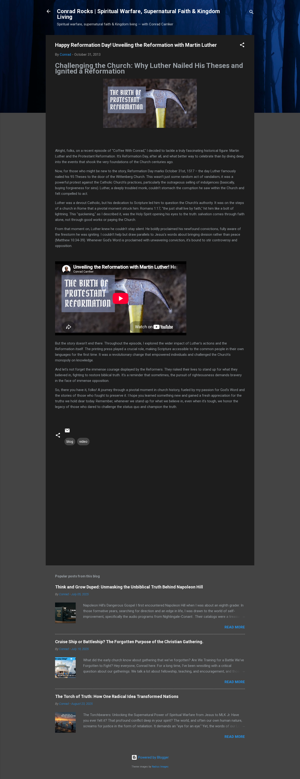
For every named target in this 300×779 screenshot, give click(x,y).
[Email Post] (67, 432)
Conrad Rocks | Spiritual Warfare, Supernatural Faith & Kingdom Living (138, 14)
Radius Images (160, 766)
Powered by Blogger (153, 757)
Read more (235, 627)
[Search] (251, 13)
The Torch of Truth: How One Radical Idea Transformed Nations (116, 696)
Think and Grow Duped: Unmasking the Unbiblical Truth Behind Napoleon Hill (129, 586)
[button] (242, 45)
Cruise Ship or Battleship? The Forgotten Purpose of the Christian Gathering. (129, 641)
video (83, 441)
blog (70, 441)
